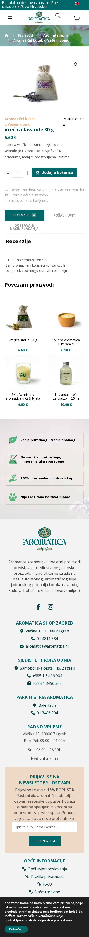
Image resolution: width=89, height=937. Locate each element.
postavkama (63, 920)
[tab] (64, 215)
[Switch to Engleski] (76, 3)
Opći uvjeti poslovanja (47, 869)
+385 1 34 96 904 (47, 675)
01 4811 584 (47, 638)
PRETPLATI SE (44, 841)
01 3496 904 (47, 712)
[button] (76, 65)
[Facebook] (38, 606)
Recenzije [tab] (24, 215)
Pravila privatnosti (47, 876)
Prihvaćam (16, 929)
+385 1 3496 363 (47, 683)
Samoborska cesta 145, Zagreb (47, 668)
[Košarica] (77, 17)
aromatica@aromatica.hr (47, 646)
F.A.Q (47, 884)
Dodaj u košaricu (57, 172)
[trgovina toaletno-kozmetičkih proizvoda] (39, 17)
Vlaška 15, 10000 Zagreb (47, 631)
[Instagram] (51, 606)
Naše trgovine (47, 891)
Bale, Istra (47, 705)
